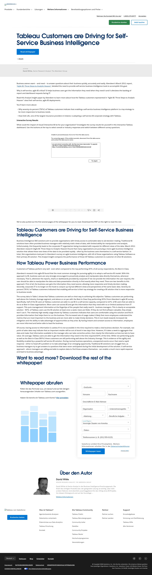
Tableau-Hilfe (128, 522)
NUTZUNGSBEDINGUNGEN (24, 565)
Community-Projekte (79, 530)
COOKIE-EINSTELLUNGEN (13, 569)
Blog (31, 559)
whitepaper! (29, 363)
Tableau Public (77, 514)
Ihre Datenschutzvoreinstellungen (40, 569)
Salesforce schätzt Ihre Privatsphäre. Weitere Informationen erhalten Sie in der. (106, 445)
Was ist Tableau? (46, 510)
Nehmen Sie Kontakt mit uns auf (109, 16)
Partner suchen (107, 514)
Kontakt (42, 530)
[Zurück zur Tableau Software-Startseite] (13, 3)
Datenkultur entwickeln (48, 518)
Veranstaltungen (78, 542)
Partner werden (107, 518)
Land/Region (87, 421)
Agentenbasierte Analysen (49, 514)
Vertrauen (22, 559)
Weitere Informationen (64, 497)
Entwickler (40, 559)
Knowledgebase (129, 514)
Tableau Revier (77, 534)
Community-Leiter (78, 522)
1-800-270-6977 (130, 16)
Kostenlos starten (119, 22)
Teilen (20, 59)
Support (126, 510)
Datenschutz (40, 565)
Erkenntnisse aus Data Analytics (51, 522)
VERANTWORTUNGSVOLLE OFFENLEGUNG (61, 565)
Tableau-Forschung (46, 526)
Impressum (8, 565)
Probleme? (125, 451)
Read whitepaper (27, 52)
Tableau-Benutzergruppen (81, 518)
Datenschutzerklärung (119, 446)
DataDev (75, 526)
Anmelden (142, 16)
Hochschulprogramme (80, 538)
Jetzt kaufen (139, 22)
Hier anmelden (62, 398)
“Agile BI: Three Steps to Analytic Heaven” (34, 86)
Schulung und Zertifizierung (133, 518)
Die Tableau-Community (82, 510)
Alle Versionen (128, 526)
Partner (105, 510)
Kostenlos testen (17, 517)
